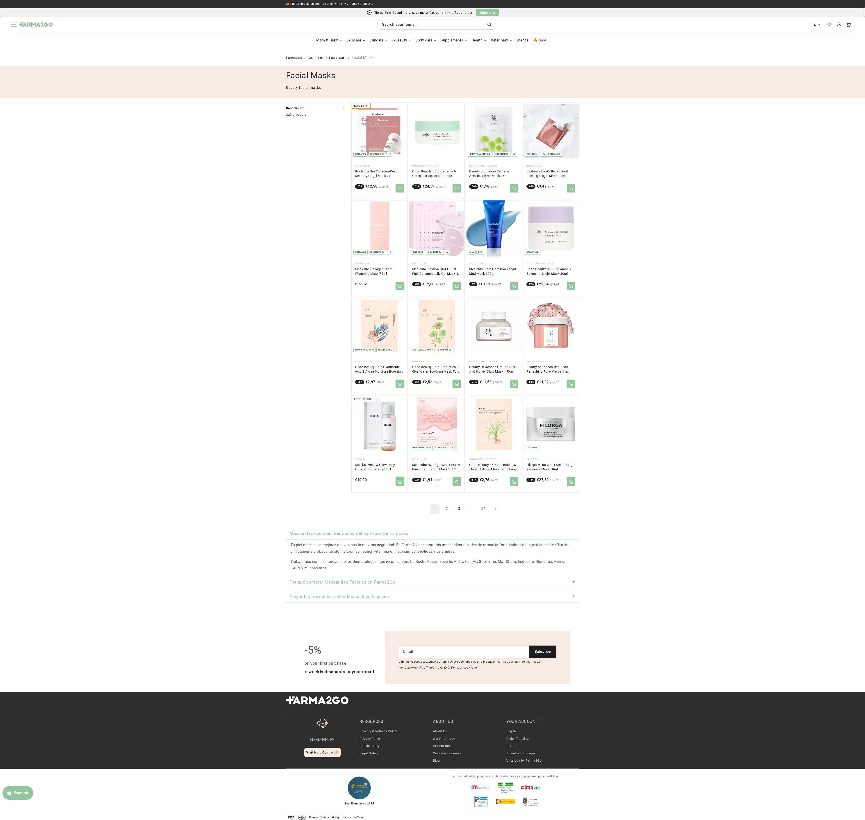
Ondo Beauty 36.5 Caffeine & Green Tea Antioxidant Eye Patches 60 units (434, 173)
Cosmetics (315, 58)
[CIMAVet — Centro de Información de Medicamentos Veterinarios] (530, 787)
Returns (512, 746)
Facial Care (337, 58)
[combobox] (436, 25)
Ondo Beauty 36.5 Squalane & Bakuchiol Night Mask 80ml (549, 271)
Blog (436, 760)
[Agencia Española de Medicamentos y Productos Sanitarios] (480, 787)
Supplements (452, 40)
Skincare (353, 40)
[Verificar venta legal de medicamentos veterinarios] (480, 801)
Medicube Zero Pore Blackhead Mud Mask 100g (492, 271)
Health (477, 40)
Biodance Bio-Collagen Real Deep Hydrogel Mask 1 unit (547, 173)
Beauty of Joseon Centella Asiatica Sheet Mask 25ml (489, 173)
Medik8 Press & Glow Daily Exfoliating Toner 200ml (375, 467)
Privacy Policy (370, 738)
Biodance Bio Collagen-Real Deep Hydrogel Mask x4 (376, 173)
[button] (849, 25)
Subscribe (543, 651)
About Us (440, 731)
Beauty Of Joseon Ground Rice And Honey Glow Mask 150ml (492, 369)
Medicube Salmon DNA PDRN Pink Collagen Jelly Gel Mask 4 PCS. (435, 271)
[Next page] (496, 509)
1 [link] (435, 508)
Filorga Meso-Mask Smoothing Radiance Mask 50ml (549, 467)
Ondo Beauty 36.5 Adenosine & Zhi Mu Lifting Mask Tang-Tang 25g (492, 467)
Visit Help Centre (319, 752)
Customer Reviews (447, 753)
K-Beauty (399, 40)
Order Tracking (517, 738)
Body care (423, 40)
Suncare (376, 40)
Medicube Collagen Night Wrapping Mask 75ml (374, 271)
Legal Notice (369, 753)
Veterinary (499, 40)
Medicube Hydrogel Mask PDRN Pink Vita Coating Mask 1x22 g (436, 467)
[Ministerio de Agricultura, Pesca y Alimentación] (505, 801)
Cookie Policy (370, 746)
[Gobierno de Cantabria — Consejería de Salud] (530, 801)
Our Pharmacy (444, 738)
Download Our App (520, 753)
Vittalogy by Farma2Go (524, 760)
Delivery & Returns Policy (378, 731)
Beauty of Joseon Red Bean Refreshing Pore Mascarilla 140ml (547, 369)
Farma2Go (294, 58)
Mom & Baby (327, 40)
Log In (511, 731)
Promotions (442, 746)
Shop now (487, 12)
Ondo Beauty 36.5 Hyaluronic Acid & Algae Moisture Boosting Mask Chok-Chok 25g (379, 369)
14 (483, 508)
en (814, 25)
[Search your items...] (489, 24)
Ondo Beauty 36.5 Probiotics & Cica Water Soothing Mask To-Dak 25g (435, 369)
